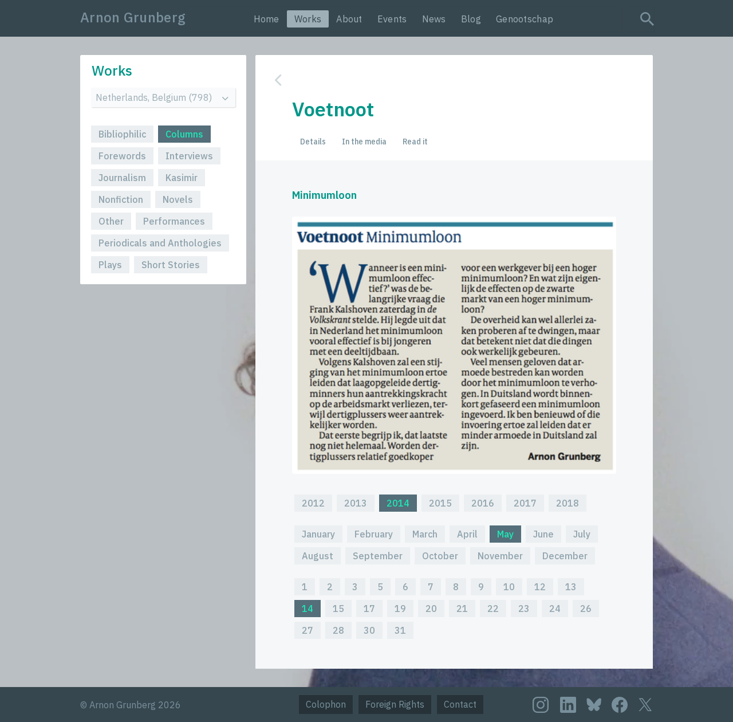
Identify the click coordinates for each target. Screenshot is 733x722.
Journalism (122, 177)
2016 (482, 503)
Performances (174, 221)
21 (462, 608)
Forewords (122, 156)
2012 (313, 503)
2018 (567, 503)
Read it (415, 141)
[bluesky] (593, 704)
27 (307, 630)
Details (313, 141)
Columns (184, 134)
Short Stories (170, 264)
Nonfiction (120, 199)
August (317, 556)
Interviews (189, 156)
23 (524, 608)
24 (555, 608)
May (505, 534)
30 (369, 630)
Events (392, 19)
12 (540, 586)
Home (266, 19)
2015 (440, 503)
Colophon (326, 704)
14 (307, 608)
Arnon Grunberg (133, 17)
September (378, 556)
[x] (645, 704)
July (581, 534)
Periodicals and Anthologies (160, 243)
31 (400, 630)
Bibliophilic (122, 134)
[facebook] (619, 705)
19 (400, 608)
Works (308, 19)
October (440, 556)
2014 (398, 503)
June (543, 534)
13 (571, 586)
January (318, 534)
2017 (525, 503)
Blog (471, 19)
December (565, 556)
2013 (355, 503)
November (500, 556)
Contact (460, 704)
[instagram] (540, 705)
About (349, 19)
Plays (110, 264)
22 (493, 608)
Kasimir (181, 177)
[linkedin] (568, 705)
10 (509, 586)
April (467, 534)
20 (431, 608)
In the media (364, 141)
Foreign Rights (394, 704)
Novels (178, 199)
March (425, 534)
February (373, 534)
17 (369, 608)
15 (338, 608)
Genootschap (524, 19)
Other (111, 221)
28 (338, 630)
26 (586, 608)
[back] (445, 80)
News (434, 19)
